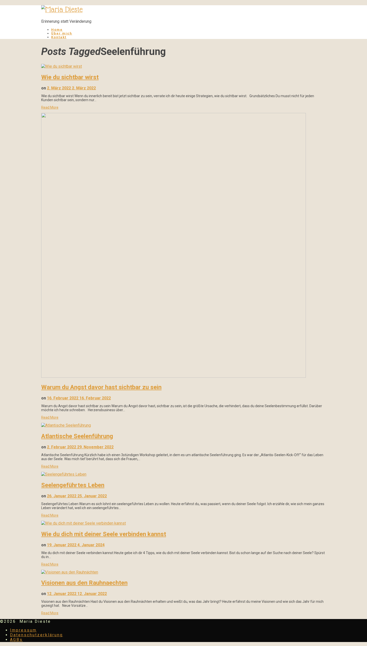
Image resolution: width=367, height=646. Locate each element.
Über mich (61, 33)
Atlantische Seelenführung (77, 436)
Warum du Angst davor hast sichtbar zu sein (101, 387)
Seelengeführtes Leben (72, 485)
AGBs (16, 639)
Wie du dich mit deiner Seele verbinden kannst (103, 534)
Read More (49, 107)
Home (57, 29)
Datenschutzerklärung (36, 635)
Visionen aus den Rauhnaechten (84, 582)
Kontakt (58, 37)
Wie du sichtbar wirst (70, 77)
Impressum (23, 630)
